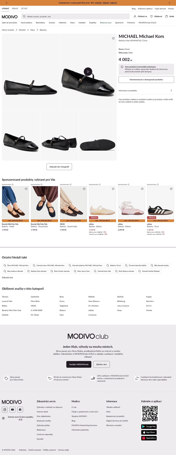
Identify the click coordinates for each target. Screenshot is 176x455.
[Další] (169, 3)
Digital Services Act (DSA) (117, 421)
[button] (30, 72)
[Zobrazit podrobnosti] (171, 90)
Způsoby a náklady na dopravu (49, 407)
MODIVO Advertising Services (84, 425)
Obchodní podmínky (80, 430)
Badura (63, 310)
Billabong (121, 301)
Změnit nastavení (34, 450)
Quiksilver (35, 296)
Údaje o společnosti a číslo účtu (85, 411)
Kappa (149, 296)
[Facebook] (20, 409)
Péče (108, 411)
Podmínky (22, 450)
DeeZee (5, 315)
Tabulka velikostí (113, 407)
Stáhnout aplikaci (145, 8)
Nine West (35, 301)
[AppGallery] (149, 438)
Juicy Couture (123, 306)
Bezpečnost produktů (115, 416)
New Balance (93, 301)
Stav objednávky (44, 416)
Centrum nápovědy (45, 434)
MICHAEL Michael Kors (141, 36)
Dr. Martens (93, 306)
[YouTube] (12, 409)
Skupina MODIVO (79, 416)
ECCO (148, 306)
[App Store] (149, 432)
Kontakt (40, 439)
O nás (74, 407)
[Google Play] (149, 426)
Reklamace (41, 430)
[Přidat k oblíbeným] (114, 38)
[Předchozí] (7, 3)
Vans (62, 315)
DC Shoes (35, 315)
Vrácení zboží (42, 411)
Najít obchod (160, 8)
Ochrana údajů (63, 450)
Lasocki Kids (7, 301)
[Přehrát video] (87, 72)
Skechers (150, 301)
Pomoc (171, 8)
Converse (92, 315)
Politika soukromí (49, 450)
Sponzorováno (6, 184)
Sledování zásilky (44, 421)
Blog (134, 8)
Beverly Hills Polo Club (11, 310)
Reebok (91, 296)
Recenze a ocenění (114, 425)
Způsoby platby (43, 425)
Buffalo (120, 296)
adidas (91, 310)
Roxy (62, 296)
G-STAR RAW (36, 310)
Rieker (4, 306)
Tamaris (5, 296)
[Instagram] (5, 409)
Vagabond (64, 306)
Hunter (149, 310)
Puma (62, 301)
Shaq (119, 310)
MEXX (33, 306)
